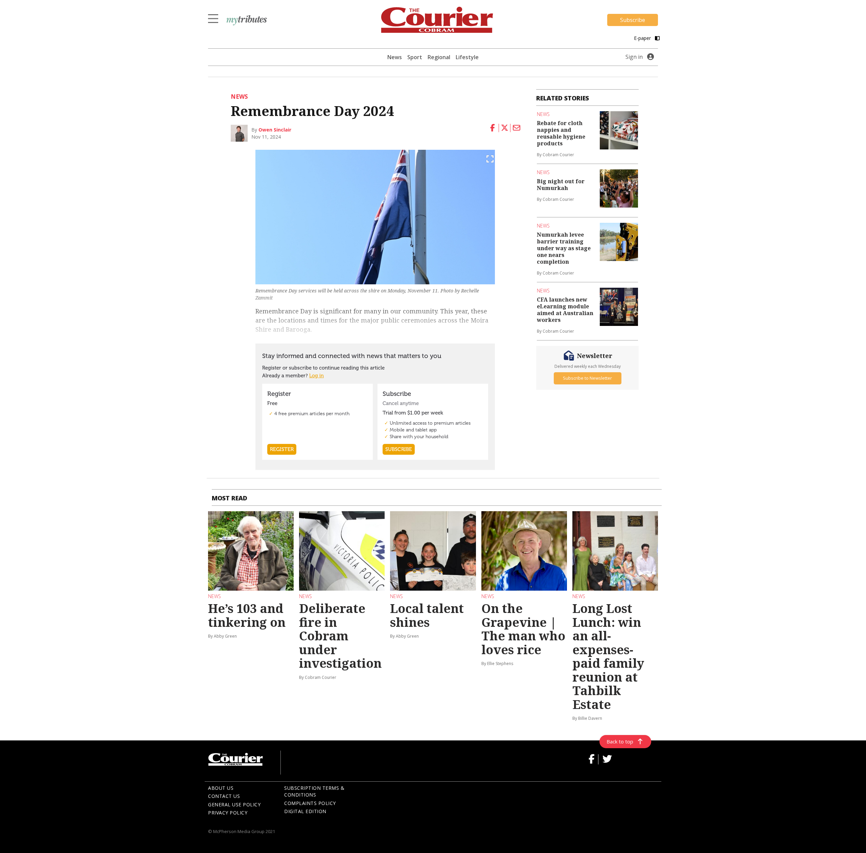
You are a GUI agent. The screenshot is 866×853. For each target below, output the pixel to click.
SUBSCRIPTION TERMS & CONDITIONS (314, 791)
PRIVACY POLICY (227, 812)
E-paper (643, 38)
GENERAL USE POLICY (234, 804)
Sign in (634, 57)
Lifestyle (467, 57)
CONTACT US (224, 796)
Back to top (620, 741)
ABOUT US (220, 788)
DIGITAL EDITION (305, 811)
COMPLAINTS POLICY (310, 803)
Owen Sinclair (274, 129)
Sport (414, 57)
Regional (439, 57)
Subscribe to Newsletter (587, 378)
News (394, 57)
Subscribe (632, 20)
